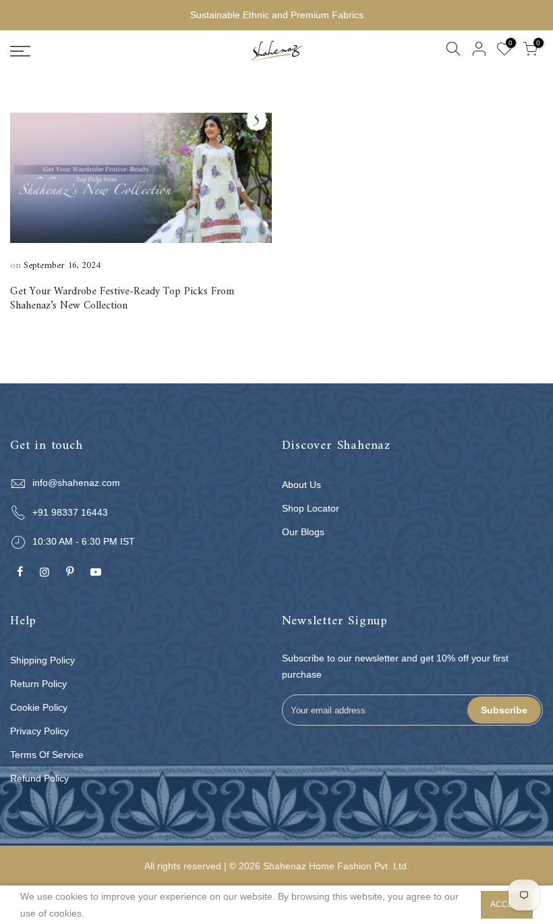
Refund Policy (39, 778)
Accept (506, 904)
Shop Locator (310, 508)
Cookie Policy (38, 707)
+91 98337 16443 (70, 512)
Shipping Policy (42, 660)
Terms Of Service (47, 754)
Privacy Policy (39, 731)
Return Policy (38, 683)
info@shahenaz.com (76, 482)
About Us (301, 484)
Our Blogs (303, 531)
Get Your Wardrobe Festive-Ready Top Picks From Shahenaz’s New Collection (122, 298)
